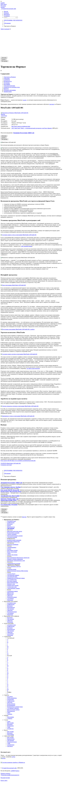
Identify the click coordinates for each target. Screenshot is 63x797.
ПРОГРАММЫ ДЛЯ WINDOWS (13, 20)
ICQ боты (10, 696)
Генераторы (10, 699)
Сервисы (9, 718)
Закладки (9, 702)
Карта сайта (4, 780)
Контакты (7, 14)
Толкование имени (12, 591)
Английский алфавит (13, 575)
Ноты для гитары (12, 551)
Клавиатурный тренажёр (14, 540)
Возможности (8, 81)
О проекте (7, 15)
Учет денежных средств (14, 566)
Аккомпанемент (11, 547)
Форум (6, 11)
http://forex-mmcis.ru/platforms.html (20, 126)
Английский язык (12, 576)
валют (24, 100)
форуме (24, 517)
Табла (8, 553)
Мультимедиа (11, 527)
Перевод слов (11, 584)
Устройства (10, 728)
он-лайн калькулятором (33, 368)
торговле (51, 104)
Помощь (6, 13)
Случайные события (13, 708)
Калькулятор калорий (13, 532)
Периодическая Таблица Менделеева (17, 570)
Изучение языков (12, 581)
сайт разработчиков (26, 246)
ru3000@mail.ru (15, 770)
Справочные (10, 744)
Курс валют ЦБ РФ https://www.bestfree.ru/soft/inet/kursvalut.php (18, 460)
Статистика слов (12, 587)
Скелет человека (11, 534)
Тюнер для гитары (12, 554)
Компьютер (10, 725)
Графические (10, 522)
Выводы (6, 88)
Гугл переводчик (12, 579)
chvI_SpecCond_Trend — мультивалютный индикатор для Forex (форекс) (31, 128)
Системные (10, 598)
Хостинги (10, 746)
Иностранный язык (12, 582)
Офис (8, 712)
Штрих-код (10, 594)
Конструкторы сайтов (13, 709)
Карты (9, 525)
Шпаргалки (10, 592)
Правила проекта (5, 773)
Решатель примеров (12, 544)
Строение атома (11, 569)
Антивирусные (11, 521)
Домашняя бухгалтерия (13, 563)
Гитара (9, 549)
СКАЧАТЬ (7, 80)
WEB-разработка (12, 698)
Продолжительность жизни (15, 535)
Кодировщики (11, 705)
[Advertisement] (31, 42)
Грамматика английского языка (16, 578)
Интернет (10, 524)
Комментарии (8, 91)
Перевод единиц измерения (15, 559)
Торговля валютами (9, 85)
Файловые (10, 600)
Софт (8, 727)
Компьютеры (11, 739)
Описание (7, 78)
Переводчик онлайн (12, 585)
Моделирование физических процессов (18, 557)
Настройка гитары (12, 550)
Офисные (10, 595)
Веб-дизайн (10, 723)
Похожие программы (10, 90)
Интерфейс (7, 84)
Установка (7, 82)
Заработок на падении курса (12, 87)
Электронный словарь (13, 588)
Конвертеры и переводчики (15, 706)
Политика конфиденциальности (10, 775)
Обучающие (7, 23)
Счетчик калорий (12, 537)
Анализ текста (11, 573)
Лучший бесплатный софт (8, 8)
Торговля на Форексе (10, 77)
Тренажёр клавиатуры (13, 541)
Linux (8, 721)
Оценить (9, 714)
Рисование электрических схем (16, 560)
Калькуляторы (11, 704)
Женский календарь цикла (14, 531)
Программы (10, 717)
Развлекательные (12, 597)
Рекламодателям (5, 777)
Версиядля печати (4, 115)
